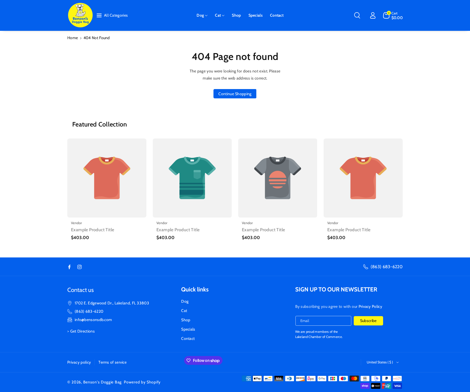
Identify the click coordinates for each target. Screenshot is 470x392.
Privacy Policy (370, 306)
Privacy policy (79, 362)
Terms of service (112, 362)
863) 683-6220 (89, 311)
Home (72, 37)
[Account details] (372, 15)
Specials (188, 329)
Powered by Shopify (142, 382)
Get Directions (82, 331)
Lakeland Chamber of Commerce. (319, 337)
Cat (218, 15)
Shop (185, 320)
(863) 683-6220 (387, 266)
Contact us (80, 289)
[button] (202, 15)
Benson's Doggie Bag (102, 382)
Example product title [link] (92, 229)
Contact (188, 338)
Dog (200, 15)
